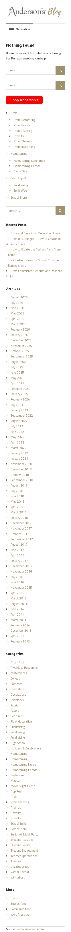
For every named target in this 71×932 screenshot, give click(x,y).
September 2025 (22, 356)
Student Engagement (24, 850)
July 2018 (17, 491)
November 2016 (21, 571)
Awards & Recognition (25, 667)
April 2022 (17, 442)
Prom (14, 113)
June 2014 (17, 609)
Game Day (20, 171)
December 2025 (21, 340)
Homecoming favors (23, 764)
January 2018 (19, 517)
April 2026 (17, 318)
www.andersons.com (30, 929)
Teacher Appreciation (24, 856)
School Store (19, 197)
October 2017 (20, 534)
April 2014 (17, 614)
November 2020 (21, 464)
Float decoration (21, 721)
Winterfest (18, 877)
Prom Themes (23, 141)
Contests (16, 684)
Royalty (19, 136)
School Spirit (18, 178)
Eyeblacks (17, 700)
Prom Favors (22, 125)
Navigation (23, 29)
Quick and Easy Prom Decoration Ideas (35, 233)
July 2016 (17, 577)
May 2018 (17, 501)
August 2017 (19, 544)
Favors (15, 710)
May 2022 (17, 437)
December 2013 (21, 630)
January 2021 (19, 458)
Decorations (18, 694)
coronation (17, 689)
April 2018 (17, 507)
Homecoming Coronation (29, 160)
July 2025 (17, 367)
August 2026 (19, 297)
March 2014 (19, 620)
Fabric (14, 705)
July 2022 (17, 426)
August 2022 (19, 421)
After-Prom (18, 662)
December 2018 (21, 469)
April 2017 (17, 555)
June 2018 (17, 496)
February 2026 (20, 329)
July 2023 (17, 404)
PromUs (16, 807)
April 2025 (17, 383)
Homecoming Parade (27, 166)
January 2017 (19, 560)
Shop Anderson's (24, 100)
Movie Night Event (23, 786)
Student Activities (22, 839)
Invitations (17, 775)
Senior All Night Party (24, 834)
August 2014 (19, 603)
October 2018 (20, 474)
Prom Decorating (24, 119)
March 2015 (19, 598)
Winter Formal (20, 872)
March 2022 (19, 447)
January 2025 (19, 394)
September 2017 (22, 539)
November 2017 (21, 528)
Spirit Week (21, 190)
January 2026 (19, 335)
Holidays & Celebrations (26, 748)
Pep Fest (17, 791)
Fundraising (21, 185)
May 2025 (17, 378)
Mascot (16, 780)
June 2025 (17, 372)
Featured (16, 716)
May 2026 (17, 313)
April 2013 (17, 636)
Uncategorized (20, 866)
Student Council (20, 845)
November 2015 (21, 587)
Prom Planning (23, 130)
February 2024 (20, 399)
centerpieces (19, 673)
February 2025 (20, 388)
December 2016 (21, 566)
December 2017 (21, 523)
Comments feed (21, 909)
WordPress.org (20, 914)
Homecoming (19, 153)
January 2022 (19, 453)
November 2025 (21, 345)
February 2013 (20, 641)
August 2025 (19, 361)
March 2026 (19, 324)
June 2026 (17, 308)
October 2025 (20, 351)
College (15, 678)
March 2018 (19, 512)
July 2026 (17, 302)
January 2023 (19, 410)
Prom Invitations (24, 146)
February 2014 (20, 625)
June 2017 (17, 550)
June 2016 (17, 582)
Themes (16, 861)
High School (18, 743)
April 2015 (17, 593)
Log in (14, 898)
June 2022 (17, 431)
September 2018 (22, 480)
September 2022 (22, 415)
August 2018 (19, 485)
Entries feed (19, 903)
